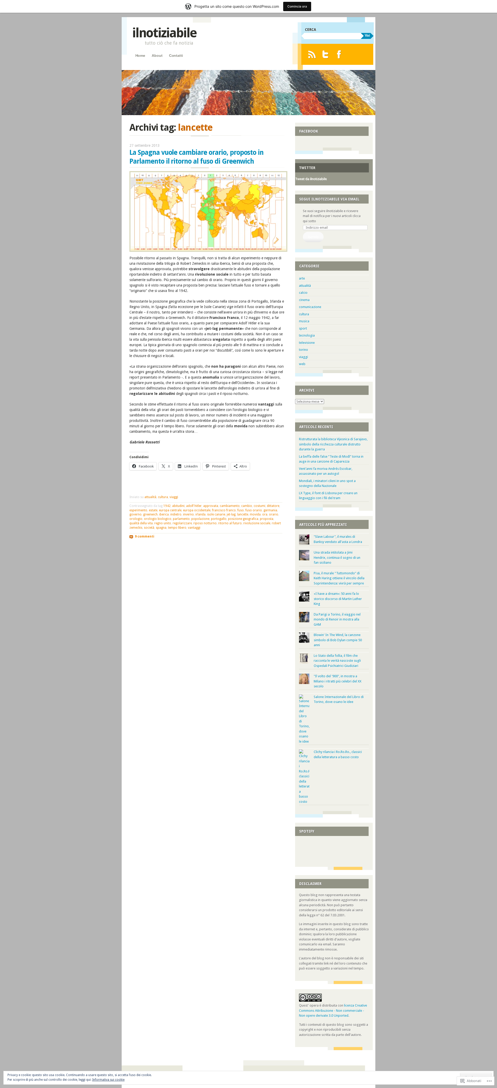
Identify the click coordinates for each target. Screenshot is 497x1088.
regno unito (162, 523)
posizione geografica (243, 519)
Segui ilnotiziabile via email (329, 199)
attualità (150, 497)
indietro (175, 514)
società (149, 527)
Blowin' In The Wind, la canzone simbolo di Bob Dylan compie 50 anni (338, 640)
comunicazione (310, 307)
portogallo (218, 519)
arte (302, 278)
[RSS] (311, 54)
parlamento (181, 519)
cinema (304, 300)
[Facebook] (339, 54)
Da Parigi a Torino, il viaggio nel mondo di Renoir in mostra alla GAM (337, 619)
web (302, 364)
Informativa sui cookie (108, 1080)
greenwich (150, 514)
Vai (367, 35)
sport (303, 328)
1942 (167, 506)
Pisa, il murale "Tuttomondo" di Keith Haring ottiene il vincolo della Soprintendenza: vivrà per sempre (339, 578)
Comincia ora (297, 6)
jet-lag (231, 514)
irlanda (200, 514)
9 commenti (144, 536)
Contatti (176, 55)
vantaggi (194, 527)
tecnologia (307, 335)
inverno (188, 514)
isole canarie (216, 514)
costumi (259, 506)
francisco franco (224, 510)
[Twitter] (325, 54)
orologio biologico (157, 519)
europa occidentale (196, 510)
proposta (266, 519)
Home (140, 55)
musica (304, 321)
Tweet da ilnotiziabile (311, 179)
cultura (163, 497)
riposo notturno (205, 523)
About (157, 55)
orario (273, 514)
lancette (242, 514)
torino (303, 350)
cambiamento (230, 506)
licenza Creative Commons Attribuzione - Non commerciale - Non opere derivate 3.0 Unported (333, 1010)
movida (255, 514)
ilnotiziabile (164, 32)
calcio (303, 293)
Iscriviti (313, 237)
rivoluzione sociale (256, 523)
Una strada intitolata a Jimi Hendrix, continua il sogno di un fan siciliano (337, 557)
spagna (161, 527)
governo (135, 514)
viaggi (174, 497)
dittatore (273, 506)
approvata (210, 506)
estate (153, 510)
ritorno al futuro (230, 523)
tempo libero (177, 527)
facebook (308, 131)
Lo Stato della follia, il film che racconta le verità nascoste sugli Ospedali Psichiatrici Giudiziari (337, 661)
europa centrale (170, 510)
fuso (240, 510)
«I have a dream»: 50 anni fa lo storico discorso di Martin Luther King (338, 599)
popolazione (200, 519)
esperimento (138, 510)
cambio (246, 506)
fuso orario (253, 510)
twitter (307, 168)
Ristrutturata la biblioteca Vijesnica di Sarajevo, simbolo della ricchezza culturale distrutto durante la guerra (333, 444)
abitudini (178, 506)
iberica (164, 514)
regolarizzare (182, 523)
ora (264, 514)
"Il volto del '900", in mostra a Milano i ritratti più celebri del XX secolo (337, 681)
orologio (135, 519)
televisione (307, 343)
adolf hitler (194, 506)
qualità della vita (141, 523)
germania (270, 510)
